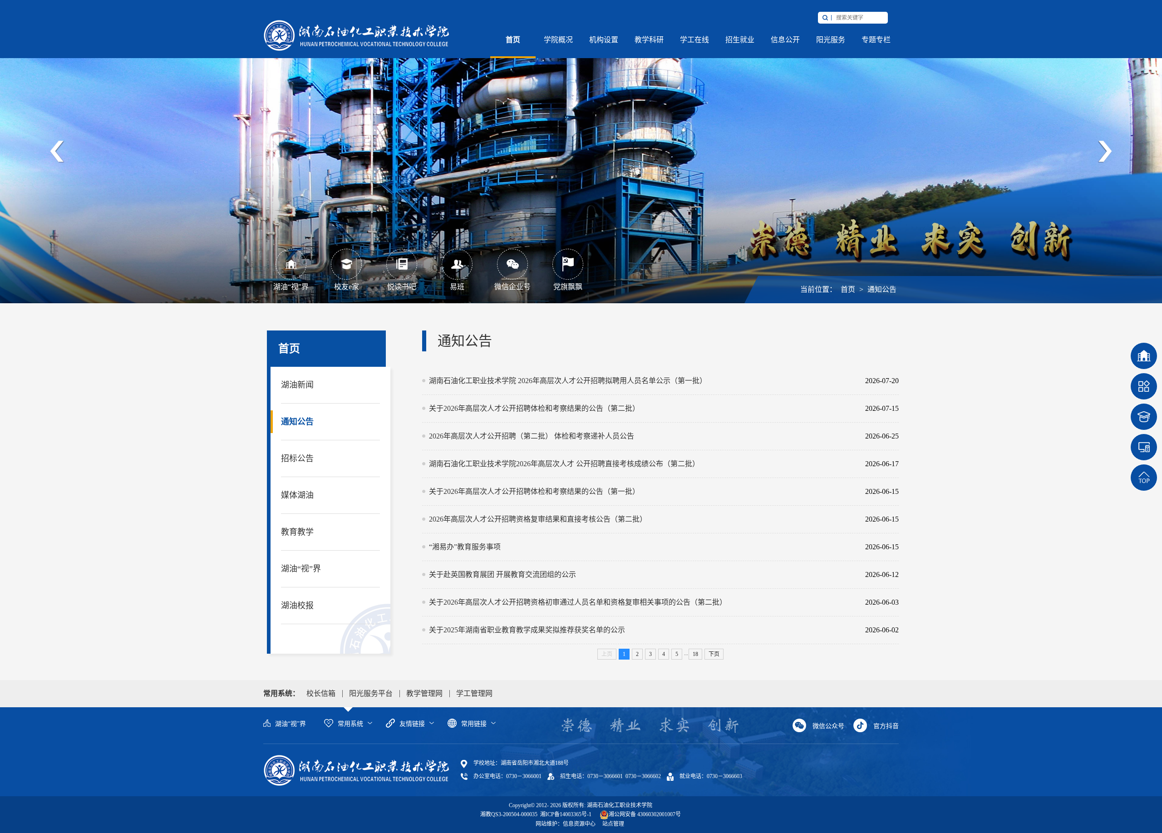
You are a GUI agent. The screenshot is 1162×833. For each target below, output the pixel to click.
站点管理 (613, 824)
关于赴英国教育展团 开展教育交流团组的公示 (641, 574)
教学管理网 (424, 693)
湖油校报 (297, 605)
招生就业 (739, 40)
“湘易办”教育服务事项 (641, 547)
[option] (581, 151)
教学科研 (649, 40)
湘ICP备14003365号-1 (565, 814)
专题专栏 (876, 40)
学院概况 (558, 40)
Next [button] (1105, 151)
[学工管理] (1143, 416)
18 (695, 654)
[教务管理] (1143, 386)
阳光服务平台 (371, 693)
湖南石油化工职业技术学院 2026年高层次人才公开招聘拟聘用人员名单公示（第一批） (641, 380)
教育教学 (297, 532)
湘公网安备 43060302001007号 (645, 814)
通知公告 (881, 289)
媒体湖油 (297, 495)
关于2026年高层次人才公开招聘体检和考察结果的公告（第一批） (641, 491)
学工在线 (694, 40)
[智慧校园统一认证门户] (1143, 447)
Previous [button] (57, 151)
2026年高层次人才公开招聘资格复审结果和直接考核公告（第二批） (641, 519)
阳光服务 (830, 40)
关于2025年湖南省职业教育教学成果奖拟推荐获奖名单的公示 (641, 630)
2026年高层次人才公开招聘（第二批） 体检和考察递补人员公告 (641, 436)
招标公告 (297, 458)
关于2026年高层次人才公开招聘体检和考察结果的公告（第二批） (641, 408)
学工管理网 (474, 693)
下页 (714, 654)
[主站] (356, 35)
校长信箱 (320, 693)
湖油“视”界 (301, 568)
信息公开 (785, 40)
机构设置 (603, 40)
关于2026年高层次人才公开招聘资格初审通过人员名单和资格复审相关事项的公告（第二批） (641, 602)
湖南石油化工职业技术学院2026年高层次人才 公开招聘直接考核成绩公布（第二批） (641, 464)
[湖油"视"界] (1143, 356)
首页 (513, 40)
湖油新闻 (297, 384)
